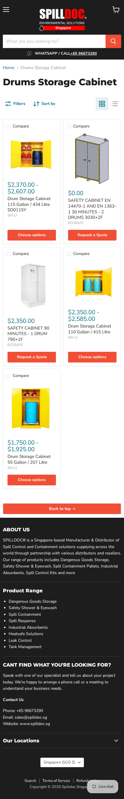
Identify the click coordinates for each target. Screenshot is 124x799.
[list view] (114, 103)
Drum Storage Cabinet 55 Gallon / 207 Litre (28, 459)
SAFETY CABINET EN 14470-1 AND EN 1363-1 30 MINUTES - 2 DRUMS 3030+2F (92, 208)
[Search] (113, 41)
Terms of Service (56, 780)
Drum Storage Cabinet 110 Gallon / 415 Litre (89, 329)
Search (30, 780)
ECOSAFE (76, 223)
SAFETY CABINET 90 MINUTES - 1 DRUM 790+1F (28, 333)
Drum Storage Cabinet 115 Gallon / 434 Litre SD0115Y (28, 204)
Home (8, 67)
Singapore (59, 762)
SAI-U (12, 215)
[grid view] (102, 103)
